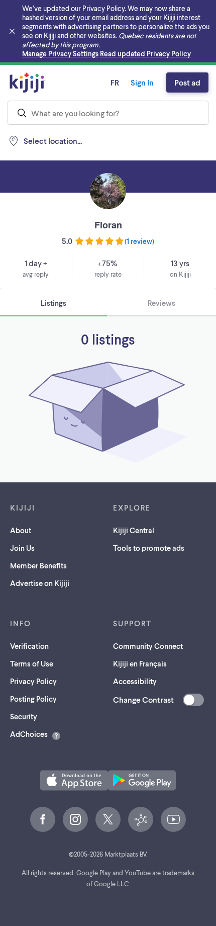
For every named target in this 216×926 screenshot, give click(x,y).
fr (115, 82)
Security (23, 716)
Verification (29, 645)
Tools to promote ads (148, 547)
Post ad (187, 82)
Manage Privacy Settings (60, 53)
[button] (74, 780)
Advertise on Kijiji (39, 582)
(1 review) (139, 241)
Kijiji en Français (140, 663)
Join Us (22, 547)
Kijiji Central (133, 530)
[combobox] (108, 113)
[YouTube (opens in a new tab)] (173, 819)
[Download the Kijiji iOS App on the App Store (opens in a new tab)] (74, 780)
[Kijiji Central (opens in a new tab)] (140, 819)
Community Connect (148, 645)
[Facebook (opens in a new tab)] (42, 819)
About (20, 530)
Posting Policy (33, 698)
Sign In (142, 82)
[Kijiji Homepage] (28, 82)
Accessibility (135, 681)
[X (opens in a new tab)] (108, 819)
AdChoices (29, 733)
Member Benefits (38, 565)
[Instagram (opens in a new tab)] (75, 819)
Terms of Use (31, 663)
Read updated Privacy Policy (145, 53)
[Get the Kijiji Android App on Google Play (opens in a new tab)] (142, 780)
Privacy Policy (33, 681)
